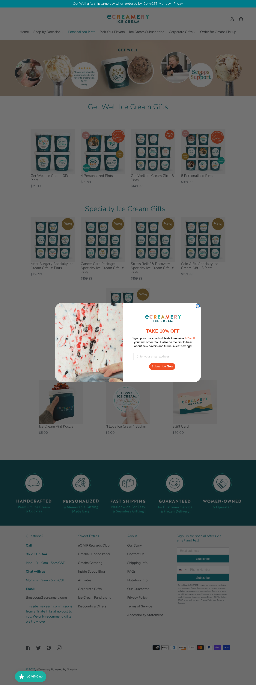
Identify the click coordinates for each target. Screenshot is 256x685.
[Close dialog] (198, 306)
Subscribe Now (162, 366)
